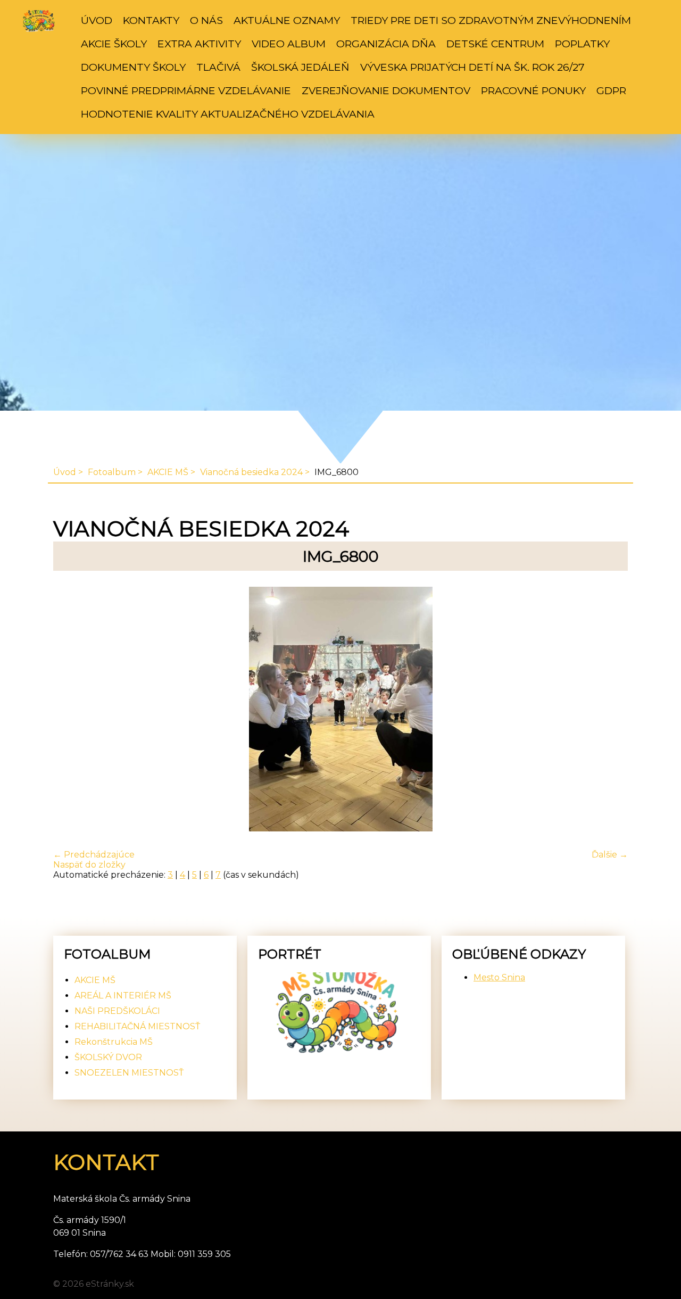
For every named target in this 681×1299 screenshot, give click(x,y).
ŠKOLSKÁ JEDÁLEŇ (300, 67)
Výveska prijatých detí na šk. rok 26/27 (472, 67)
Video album (289, 43)
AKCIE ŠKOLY (114, 43)
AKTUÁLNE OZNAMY (287, 20)
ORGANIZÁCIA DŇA (386, 43)
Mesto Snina (499, 977)
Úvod (96, 20)
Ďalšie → (610, 855)
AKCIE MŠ (167, 472)
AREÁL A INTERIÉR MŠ (122, 995)
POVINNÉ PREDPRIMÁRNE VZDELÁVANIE (186, 90)
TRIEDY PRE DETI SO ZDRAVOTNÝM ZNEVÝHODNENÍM (491, 20)
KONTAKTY (151, 20)
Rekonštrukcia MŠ (113, 1042)
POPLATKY (582, 43)
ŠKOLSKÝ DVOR (108, 1057)
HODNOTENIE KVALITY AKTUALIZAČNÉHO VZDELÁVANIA (228, 113)
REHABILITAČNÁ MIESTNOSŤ (137, 1026)
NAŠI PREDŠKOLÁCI (117, 1011)
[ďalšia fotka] (610, 710)
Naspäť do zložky (89, 865)
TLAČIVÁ (218, 67)
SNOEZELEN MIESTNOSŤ (129, 1073)
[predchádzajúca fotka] (70, 710)
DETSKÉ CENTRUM (495, 43)
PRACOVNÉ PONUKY (533, 90)
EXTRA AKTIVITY (199, 43)
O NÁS (206, 20)
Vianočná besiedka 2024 (251, 472)
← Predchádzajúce (94, 855)
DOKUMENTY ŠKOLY (133, 67)
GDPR (611, 90)
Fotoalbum (112, 472)
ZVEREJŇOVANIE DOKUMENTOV (386, 90)
